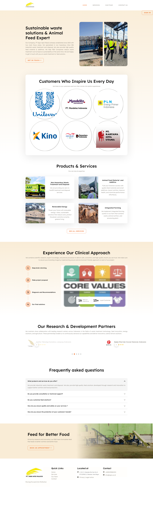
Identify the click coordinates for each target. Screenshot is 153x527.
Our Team (109, 5)
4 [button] (78, 354)
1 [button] (72, 354)
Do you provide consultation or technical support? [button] (45, 394)
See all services (76, 231)
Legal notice (90, 477)
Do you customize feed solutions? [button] (39, 400)
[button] (36, 345)
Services (96, 5)
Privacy (82, 477)
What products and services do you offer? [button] (42, 381)
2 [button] (74, 354)
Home (85, 5)
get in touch (34, 60)
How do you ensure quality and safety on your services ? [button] (48, 406)
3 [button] (76, 354)
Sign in (147, 13)
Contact (54, 479)
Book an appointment (40, 448)
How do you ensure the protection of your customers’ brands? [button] (49, 412)
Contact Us (123, 5)
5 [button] (80, 354)
